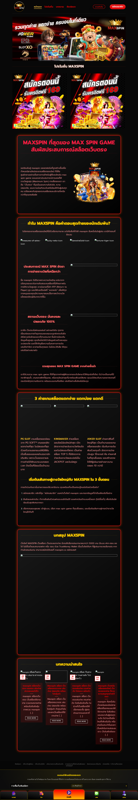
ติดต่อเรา (71, 6)
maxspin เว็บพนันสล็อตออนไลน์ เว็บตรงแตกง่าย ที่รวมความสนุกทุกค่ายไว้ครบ (106, 691)
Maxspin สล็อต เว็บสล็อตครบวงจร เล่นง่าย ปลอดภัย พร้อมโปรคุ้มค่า (56, 690)
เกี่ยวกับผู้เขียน (28, 764)
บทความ (60, 6)
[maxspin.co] (21, 7)
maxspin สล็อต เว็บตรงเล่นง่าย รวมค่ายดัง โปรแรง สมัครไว (81, 689)
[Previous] (20, 708)
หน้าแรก (38, 6)
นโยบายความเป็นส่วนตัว (55, 764)
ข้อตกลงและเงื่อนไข (94, 764)
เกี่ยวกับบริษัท (40, 764)
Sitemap (69, 766)
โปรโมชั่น (49, 6)
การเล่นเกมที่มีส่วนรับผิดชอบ (75, 764)
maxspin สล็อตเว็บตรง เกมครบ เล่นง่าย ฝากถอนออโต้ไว (31, 689)
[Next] (117, 708)
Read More (31, 718)
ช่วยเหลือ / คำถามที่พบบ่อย (112, 764)
